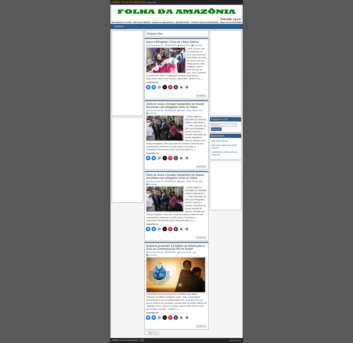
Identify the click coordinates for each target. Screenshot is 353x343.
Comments (197, 45)
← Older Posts (152, 333)
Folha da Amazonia (156, 45)
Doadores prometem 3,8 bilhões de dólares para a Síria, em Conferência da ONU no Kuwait (175, 247)
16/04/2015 (171, 110)
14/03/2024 (171, 45)
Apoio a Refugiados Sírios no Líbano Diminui (172, 42)
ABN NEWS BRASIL (220, 141)
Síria (188, 45)
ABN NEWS (219, 135)
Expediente (119, 26)
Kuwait (182, 110)
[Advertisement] (127, 73)
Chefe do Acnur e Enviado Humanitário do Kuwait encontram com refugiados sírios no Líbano (175, 105)
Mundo (182, 45)
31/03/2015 (171, 252)
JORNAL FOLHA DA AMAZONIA (128, 2)
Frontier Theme (235, 340)
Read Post (201, 96)
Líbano (188, 110)
